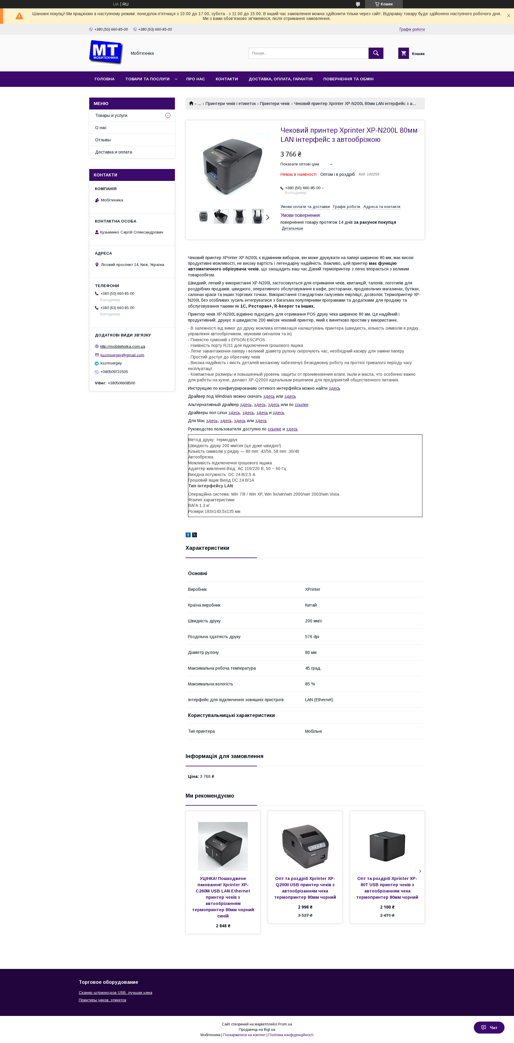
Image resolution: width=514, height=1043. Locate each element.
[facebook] (188, 535)
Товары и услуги (111, 115)
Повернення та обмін (348, 79)
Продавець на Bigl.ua (257, 1030)
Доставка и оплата (113, 152)
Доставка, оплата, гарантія (281, 79)
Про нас (195, 79)
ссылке (301, 404)
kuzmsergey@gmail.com (122, 355)
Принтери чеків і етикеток (231, 103)
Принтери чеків (275, 103)
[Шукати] (376, 53)
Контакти (227, 79)
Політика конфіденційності (291, 1035)
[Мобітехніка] (106, 63)
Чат (493, 1027)
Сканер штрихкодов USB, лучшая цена (115, 992)
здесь (334, 388)
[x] (194, 535)
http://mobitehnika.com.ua (122, 346)
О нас (100, 127)
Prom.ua (285, 1024)
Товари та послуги (147, 79)
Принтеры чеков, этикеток (102, 1000)
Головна (105, 79)
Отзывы (103, 139)
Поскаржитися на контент (244, 1035)
